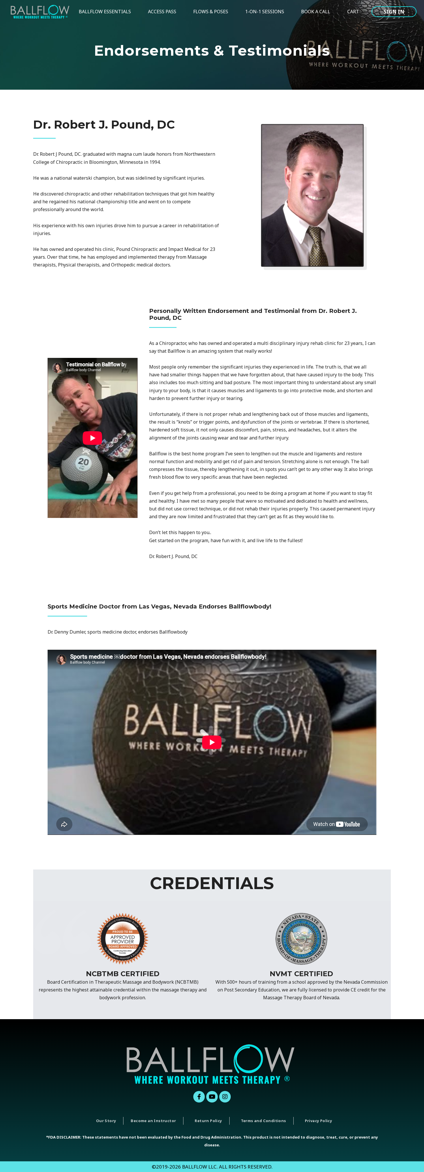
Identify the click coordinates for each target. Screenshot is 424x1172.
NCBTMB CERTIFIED (123, 974)
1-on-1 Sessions (264, 11)
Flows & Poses (210, 11)
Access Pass (162, 11)
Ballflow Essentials (105, 11)
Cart (353, 11)
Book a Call (315, 11)
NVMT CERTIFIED (301, 974)
